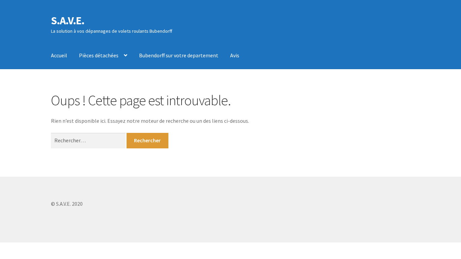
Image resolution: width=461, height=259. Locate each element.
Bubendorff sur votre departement (178, 55)
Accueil (59, 55)
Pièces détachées (98, 55)
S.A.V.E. (67, 20)
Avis (234, 55)
